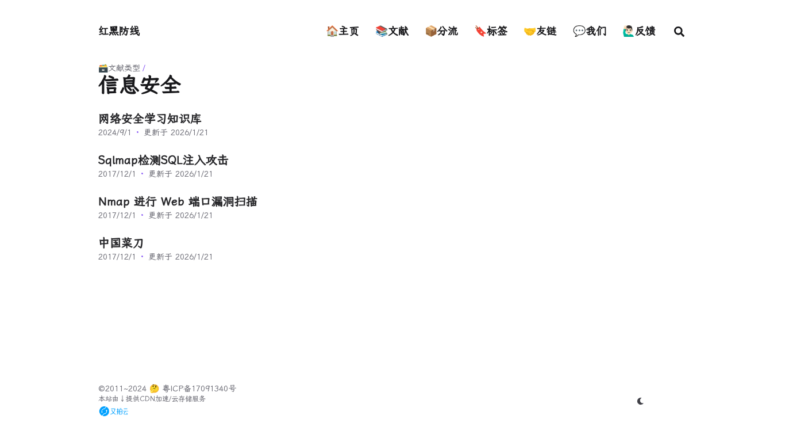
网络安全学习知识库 (150, 118)
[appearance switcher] (641, 401)
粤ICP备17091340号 (199, 388)
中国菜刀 (121, 243)
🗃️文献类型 (119, 68)
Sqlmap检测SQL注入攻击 (163, 160)
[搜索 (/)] (679, 31)
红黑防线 (119, 31)
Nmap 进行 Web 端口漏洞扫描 (177, 201)
